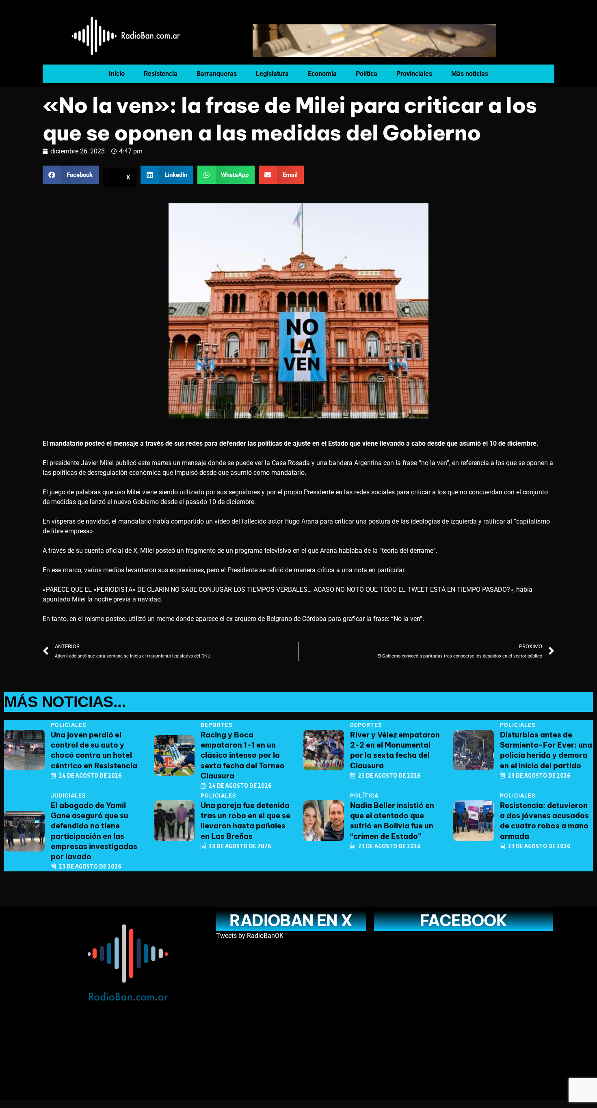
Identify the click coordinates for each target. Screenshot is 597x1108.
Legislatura (272, 74)
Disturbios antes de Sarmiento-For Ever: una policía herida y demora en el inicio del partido (546, 750)
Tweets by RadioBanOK (249, 936)
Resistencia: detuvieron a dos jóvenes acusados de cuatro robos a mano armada (544, 821)
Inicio (117, 74)
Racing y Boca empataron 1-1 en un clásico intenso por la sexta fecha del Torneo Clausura (243, 755)
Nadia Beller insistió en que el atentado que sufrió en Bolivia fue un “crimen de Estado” (392, 821)
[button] (71, 175)
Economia (322, 74)
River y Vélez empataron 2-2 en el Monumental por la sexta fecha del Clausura (395, 750)
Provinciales (414, 74)
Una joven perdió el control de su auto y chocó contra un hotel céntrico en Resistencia (94, 750)
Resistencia (160, 74)
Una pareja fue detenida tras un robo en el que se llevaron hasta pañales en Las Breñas (245, 821)
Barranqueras (217, 74)
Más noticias (469, 74)
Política (366, 74)
